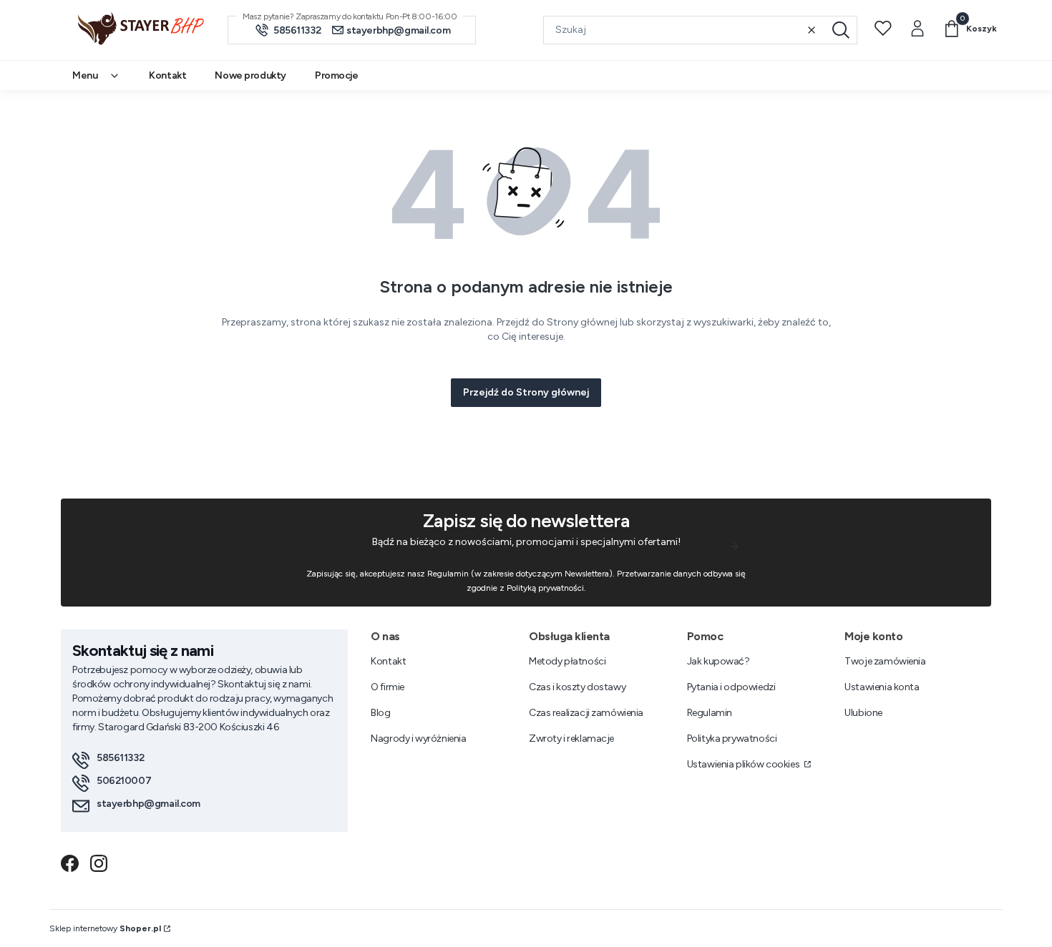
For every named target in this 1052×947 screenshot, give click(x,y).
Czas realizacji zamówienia (586, 713)
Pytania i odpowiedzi (731, 687)
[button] (841, 30)
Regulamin (709, 713)
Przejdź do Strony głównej (526, 392)
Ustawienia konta (881, 687)
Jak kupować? (718, 661)
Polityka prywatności (732, 738)
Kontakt (388, 661)
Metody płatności (567, 661)
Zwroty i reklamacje (571, 738)
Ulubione (863, 713)
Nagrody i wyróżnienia (418, 738)
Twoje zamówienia (884, 661)
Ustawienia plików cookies (744, 764)
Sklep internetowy (105, 928)
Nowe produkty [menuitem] (250, 75)
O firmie (387, 687)
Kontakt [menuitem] (167, 75)
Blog (380, 713)
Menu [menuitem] (84, 75)
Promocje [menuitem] (337, 75)
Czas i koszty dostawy (577, 687)
